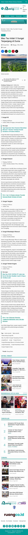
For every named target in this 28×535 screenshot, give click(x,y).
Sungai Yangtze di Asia (7, 346)
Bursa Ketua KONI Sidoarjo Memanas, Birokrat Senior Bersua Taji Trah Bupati (16, 494)
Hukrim (9, 433)
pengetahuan (5, 340)
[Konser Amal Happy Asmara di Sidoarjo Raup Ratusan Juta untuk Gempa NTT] (5, 472)
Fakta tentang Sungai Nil (7, 335)
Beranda (3, 521)
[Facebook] (4, 526)
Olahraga (10, 426)
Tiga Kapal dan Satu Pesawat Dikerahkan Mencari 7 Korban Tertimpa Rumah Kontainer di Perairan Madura (15, 129)
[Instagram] (7, 526)
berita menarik (8, 333)
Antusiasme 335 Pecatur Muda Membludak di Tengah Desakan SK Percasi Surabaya (16, 424)
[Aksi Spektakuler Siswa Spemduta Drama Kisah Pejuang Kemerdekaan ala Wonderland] (6, 379)
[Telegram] (21, 526)
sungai (10, 340)
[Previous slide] (24, 393)
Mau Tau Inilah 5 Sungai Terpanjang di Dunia (12, 337)
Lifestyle (7, 16)
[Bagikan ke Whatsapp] (9, 51)
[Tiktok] (18, 526)
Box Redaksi (9, 521)
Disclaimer (15, 521)
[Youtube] (12, 526)
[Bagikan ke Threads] (16, 51)
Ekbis (9, 453)
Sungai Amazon (17, 340)
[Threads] (10, 526)
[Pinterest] (24, 526)
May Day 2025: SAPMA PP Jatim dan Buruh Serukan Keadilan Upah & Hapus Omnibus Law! (14, 275)
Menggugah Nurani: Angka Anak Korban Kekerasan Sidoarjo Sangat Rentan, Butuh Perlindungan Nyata (16, 438)
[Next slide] (26, 393)
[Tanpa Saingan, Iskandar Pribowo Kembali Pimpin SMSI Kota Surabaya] (6, 362)
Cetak (4, 47)
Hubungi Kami (22, 521)
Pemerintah (19, 16)
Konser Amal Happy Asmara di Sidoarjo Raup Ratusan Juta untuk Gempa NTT (17, 471)
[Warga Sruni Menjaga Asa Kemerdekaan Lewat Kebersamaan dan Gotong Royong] (5, 464)
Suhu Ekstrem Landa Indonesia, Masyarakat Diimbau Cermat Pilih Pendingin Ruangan (16, 452)
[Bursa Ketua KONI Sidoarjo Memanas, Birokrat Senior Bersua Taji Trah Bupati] (5, 494)
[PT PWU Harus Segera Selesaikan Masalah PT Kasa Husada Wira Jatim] (7, 402)
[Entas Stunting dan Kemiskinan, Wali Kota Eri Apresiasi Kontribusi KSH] (20, 402)
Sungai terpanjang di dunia (17, 344)
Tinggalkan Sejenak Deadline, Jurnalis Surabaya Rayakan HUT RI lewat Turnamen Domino (17, 486)
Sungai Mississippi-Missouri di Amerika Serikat (13, 342)
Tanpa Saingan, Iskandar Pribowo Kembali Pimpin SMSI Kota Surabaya (18, 361)
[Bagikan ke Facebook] (2, 51)
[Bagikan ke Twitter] (6, 51)
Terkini (3, 35)
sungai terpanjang (6, 344)
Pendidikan (14, 446)
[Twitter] (15, 526)
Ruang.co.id (9, 85)
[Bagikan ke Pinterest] (13, 51)
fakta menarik (16, 333)
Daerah (12, 16)
